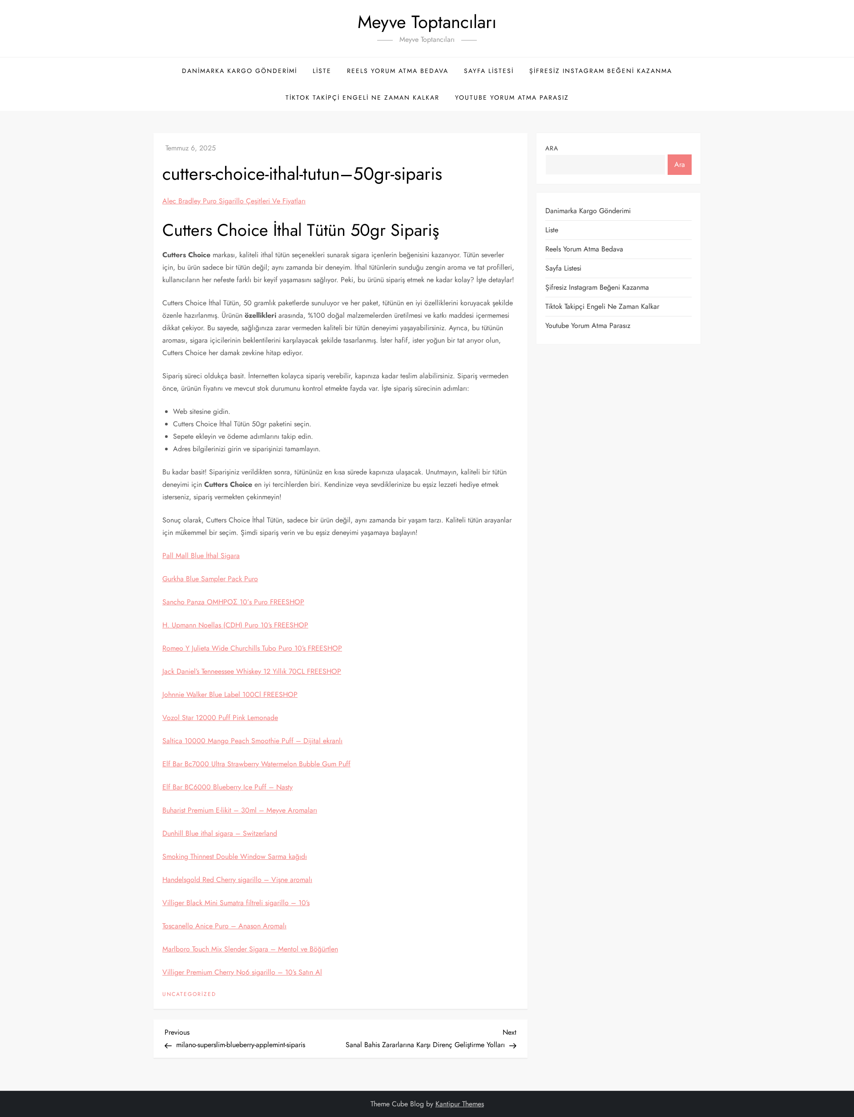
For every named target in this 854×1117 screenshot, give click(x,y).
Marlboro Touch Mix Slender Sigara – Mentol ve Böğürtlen (250, 949)
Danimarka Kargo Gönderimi (239, 70)
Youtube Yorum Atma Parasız (512, 97)
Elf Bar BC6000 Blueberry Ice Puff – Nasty (227, 787)
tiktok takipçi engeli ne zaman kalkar (362, 97)
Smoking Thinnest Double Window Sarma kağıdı (234, 856)
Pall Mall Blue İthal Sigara (201, 555)
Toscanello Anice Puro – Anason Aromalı (224, 926)
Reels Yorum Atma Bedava (397, 70)
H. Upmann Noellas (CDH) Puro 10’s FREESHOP (235, 625)
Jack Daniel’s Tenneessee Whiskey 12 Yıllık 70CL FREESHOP (251, 671)
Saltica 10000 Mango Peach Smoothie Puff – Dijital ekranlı (252, 741)
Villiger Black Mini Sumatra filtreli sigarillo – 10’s (236, 903)
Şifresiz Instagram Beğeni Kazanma (600, 70)
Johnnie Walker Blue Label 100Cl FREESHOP (230, 694)
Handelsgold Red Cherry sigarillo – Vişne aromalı (237, 879)
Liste (322, 70)
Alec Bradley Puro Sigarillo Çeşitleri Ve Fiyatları (234, 201)
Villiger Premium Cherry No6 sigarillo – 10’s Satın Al (242, 972)
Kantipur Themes (459, 1104)
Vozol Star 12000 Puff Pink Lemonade (220, 717)
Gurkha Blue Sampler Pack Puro (210, 579)
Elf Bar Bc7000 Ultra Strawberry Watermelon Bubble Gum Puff (256, 764)
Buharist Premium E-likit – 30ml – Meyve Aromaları (239, 810)
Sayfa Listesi (489, 70)
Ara (551, 148)
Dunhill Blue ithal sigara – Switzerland (219, 833)
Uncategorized (189, 994)
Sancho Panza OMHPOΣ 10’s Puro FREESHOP (233, 602)
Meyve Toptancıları (427, 22)
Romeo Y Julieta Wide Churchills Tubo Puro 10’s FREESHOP (252, 648)
